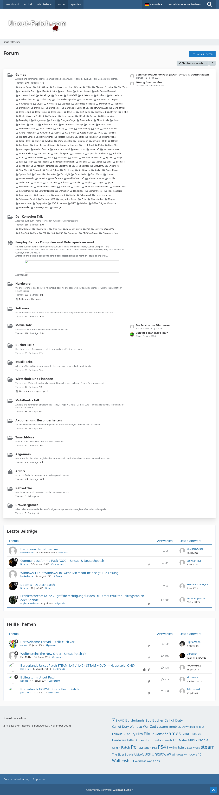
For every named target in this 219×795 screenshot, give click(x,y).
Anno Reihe (66, 91)
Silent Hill (120, 161)
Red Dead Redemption (63, 161)
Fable (116, 120)
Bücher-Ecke (24, 345)
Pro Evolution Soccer (92, 157)
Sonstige (57, 207)
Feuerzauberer (115, 190)
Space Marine (112, 170)
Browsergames (41, 207)
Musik (192, 740)
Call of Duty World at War (130, 726)
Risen (30, 161)
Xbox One (57, 229)
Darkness (119, 103)
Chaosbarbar (97, 199)
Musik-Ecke (24, 362)
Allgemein (23, 454)
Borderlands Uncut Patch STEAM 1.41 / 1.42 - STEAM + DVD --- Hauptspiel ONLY (77, 665)
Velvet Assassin (26, 178)
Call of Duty (45, 99)
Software (22, 308)
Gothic (57, 132)
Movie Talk (23, 325)
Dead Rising (41, 112)
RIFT (21, 161)
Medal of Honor (41, 149)
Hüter (38, 141)
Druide (111, 178)
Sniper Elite (114, 165)
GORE (186, 734)
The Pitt (91, 124)
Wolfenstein (57, 178)
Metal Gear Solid (62, 149)
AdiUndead (193, 689)
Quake (109, 157)
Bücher (158, 720)
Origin (116, 748)
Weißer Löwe (119, 186)
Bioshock (101, 95)
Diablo (125, 112)
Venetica (42, 178)
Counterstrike (25, 103)
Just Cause (24, 145)
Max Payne (24, 149)
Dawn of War (119, 107)
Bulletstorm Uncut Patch (38, 677)
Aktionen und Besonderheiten (38, 420)
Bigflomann (194, 641)
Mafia (101, 145)
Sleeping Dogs (82, 165)
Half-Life (112, 132)
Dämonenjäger (108, 116)
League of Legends (69, 145)
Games (20, 74)
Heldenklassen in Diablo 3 (31, 116)
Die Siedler (85, 112)
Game (159, 734)
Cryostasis (52, 103)
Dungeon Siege (68, 120)
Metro (183, 740)
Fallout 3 (118, 734)
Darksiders (24, 107)
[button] (154, 4)
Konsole (167, 740)
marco (23, 645)
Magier (88, 182)
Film (139, 734)
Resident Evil (85, 161)
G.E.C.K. (33, 124)
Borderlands (116, 95)
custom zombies (169, 726)
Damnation (104, 103)
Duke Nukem (86, 120)
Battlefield (72, 95)
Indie (157, 740)
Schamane (52, 182)
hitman (139, 740)
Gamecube (73, 233)
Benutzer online (14, 718)
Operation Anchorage (72, 124)
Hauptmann (82, 141)
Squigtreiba (41, 203)
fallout (200, 727)
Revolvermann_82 (197, 584)
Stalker (98, 170)
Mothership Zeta (27, 128)
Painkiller (117, 153)
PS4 (162, 747)
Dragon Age (40, 120)
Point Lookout (46, 128)
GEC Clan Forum (90, 233)
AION (88, 87)
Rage (119, 157)
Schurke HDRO (100, 141)
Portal (50, 157)
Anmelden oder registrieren (184, 4)
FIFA (97, 128)
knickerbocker (27, 552)
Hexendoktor (68, 116)
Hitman (114, 141)
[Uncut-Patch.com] (109, 23)
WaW (167, 754)
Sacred (99, 161)
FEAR (70, 128)
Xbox (35, 233)
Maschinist (60, 195)
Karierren (65, 186)
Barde (81, 136)
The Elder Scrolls (122, 754)
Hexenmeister (26, 186)
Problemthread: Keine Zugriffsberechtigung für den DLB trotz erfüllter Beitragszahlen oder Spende (82, 598)
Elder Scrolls (103, 120)
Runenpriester (26, 195)
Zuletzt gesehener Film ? (152, 332)
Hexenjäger (78, 190)
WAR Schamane (59, 203)
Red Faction (43, 161)
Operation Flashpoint (98, 153)
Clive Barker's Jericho (66, 99)
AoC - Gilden (42, 87)
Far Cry (60, 128)
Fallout (22, 124)
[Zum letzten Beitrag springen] (182, 550)
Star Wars (24, 170)
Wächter (49, 141)
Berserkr (24, 564)
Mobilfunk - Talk (27, 400)
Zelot (84, 199)
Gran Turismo (110, 128)
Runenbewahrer (109, 136)
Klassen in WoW (96, 178)
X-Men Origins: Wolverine (104, 203)
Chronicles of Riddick (85, 103)
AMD (121, 720)
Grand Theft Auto (27, 132)
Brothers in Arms (27, 99)
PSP (61, 233)
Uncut (157, 754)
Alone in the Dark (27, 91)
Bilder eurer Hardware (30, 299)
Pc (133, 747)
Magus (111, 199)
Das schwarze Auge (98, 107)
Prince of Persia (35, 157)
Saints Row (24, 165)
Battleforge (45, 95)
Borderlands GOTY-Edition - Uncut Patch (49, 689)
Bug (148, 720)
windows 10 (192, 754)
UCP (148, 754)
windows (177, 754)
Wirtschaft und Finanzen (34, 379)
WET (73, 203)
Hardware (23, 283)
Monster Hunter (111, 149)
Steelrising (69, 170)
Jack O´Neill (25, 669)
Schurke (38, 182)
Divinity (113, 112)
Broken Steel (105, 124)
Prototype (62, 157)
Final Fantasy (84, 128)
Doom (53, 120)
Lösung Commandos (149, 82)
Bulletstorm (87, 95)
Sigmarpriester (96, 190)
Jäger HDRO (24, 141)
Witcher (84, 203)
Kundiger (93, 136)
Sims (109, 161)
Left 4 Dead (88, 145)
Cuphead (66, 103)
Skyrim (172, 747)
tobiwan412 (194, 560)
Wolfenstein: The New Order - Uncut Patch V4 (53, 654)
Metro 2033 (79, 149)
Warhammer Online (46, 186)
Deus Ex (71, 112)
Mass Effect (113, 145)
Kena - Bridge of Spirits (44, 145)
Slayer (77, 186)
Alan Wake (123, 87)
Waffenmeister (65, 141)
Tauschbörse (25, 437)
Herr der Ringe (46, 136)
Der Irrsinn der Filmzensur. (153, 325)
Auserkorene (25, 203)
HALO (100, 132)
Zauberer (52, 116)
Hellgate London (27, 136)
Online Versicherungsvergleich (33, 391)
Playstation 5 (42, 229)
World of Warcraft (75, 178)
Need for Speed (61, 153)
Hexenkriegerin (103, 195)
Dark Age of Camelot (75, 107)
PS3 (88, 229)
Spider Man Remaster (45, 174)
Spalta (72, 195)
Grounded (45, 132)
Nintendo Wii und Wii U (105, 229)
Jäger (110, 182)
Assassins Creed (27, 95)
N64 (53, 233)
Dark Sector (54, 107)
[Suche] (210, 4)
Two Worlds (96, 174)
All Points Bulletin (48, 91)
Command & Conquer (107, 99)
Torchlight (65, 174)
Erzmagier (64, 190)
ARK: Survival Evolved (105, 91)
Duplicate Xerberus (29, 603)
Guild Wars (70, 132)
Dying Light (24, 120)
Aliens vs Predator (104, 87)
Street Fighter (52, 170)
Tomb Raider (81, 174)
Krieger (100, 182)
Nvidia (203, 740)
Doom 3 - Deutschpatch (37, 585)
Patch (125, 747)
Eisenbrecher (43, 195)
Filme (149, 733)
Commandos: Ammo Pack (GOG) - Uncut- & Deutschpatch (172, 74)
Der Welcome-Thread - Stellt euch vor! (47, 642)
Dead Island (25, 112)
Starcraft (37, 170)
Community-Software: (109, 789)
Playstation (144, 748)
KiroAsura (192, 677)
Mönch (82, 116)
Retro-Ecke (24, 207)
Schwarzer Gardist (28, 199)
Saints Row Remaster (44, 165)
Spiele (182, 747)
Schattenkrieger (46, 190)
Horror (149, 740)
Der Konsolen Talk (29, 216)
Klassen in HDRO (66, 136)
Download (188, 727)
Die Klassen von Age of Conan (67, 87)
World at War (143, 761)
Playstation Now (110, 233)
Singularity (99, 165)
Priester (65, 182)
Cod (153, 726)
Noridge (24, 680)
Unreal (110, 174)
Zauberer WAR (48, 199)
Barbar (93, 116)
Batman (58, 95)
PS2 (44, 233)
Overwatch (79, 153)
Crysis (40, 103)
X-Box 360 (24, 233)
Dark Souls (39, 107)
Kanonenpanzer (196, 598)
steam (208, 747)
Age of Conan (25, 87)
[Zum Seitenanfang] (213, 790)
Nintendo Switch (74, 229)
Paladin (76, 182)
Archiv (20, 471)
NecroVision (43, 153)
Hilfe (130, 740)
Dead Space (57, 112)
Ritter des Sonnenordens (96, 186)
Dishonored (100, 112)
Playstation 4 (25, 229)
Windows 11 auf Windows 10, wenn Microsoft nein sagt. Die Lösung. (69, 573)
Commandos (86, 99)
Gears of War (86, 132)
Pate (21, 157)
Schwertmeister (26, 190)
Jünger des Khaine (68, 199)
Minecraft (94, 149)
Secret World (65, 165)
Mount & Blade (26, 153)
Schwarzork (85, 195)
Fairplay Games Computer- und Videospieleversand (54, 242)
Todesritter (24, 182)
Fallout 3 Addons (50, 124)
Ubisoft (139, 754)
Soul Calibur (84, 170)
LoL (175, 740)
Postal (75, 157)
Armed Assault (84, 91)
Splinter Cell (25, 174)
